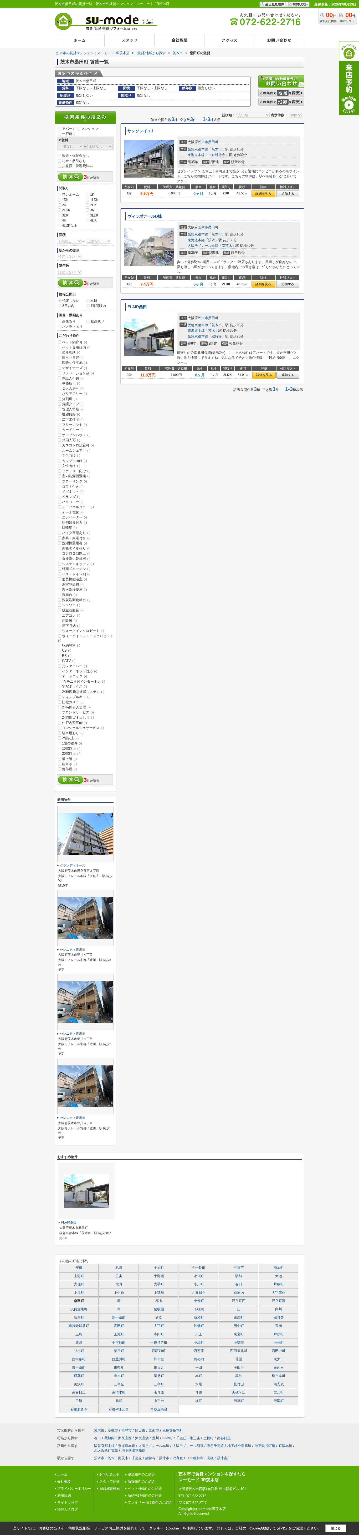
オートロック (74, 676)
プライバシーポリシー (74, 1489)
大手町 (159, 1284)
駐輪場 (69, 528)
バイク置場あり (76, 533)
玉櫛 (278, 1326)
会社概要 (64, 1481)
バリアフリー (74, 394)
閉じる (336, 1528)
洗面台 (69, 595)
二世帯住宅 (73, 419)
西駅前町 (159, 1351)
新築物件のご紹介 (141, 1481)
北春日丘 (199, 1293)
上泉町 (79, 1293)
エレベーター (74, 517)
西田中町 (278, 1351)
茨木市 (203, 142)
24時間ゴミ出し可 (78, 717)
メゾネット (73, 492)
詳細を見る (263, 193)
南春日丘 (79, 1392)
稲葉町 (279, 1268)
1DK (65, 200)
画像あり (69, 321)
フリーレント (74, 425)
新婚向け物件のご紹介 (145, 1495)
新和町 (199, 1318)
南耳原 (159, 1392)
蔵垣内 (239, 1293)
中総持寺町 (158, 1343)
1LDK (94, 200)
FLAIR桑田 (137, 307)
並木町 (79, 1351)
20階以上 (71, 754)
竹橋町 (199, 1326)
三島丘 (119, 1384)
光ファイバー (74, 666)
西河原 (199, 1351)
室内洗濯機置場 (76, 476)
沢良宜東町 (79, 1309)
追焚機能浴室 (74, 579)
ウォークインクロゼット (83, 631)
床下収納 (71, 626)
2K (64, 205)
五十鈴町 (199, 1268)
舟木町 (119, 1376)
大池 (278, 1276)
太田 (118, 1284)
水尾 (198, 1384)
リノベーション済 (78, 373)
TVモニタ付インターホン (83, 681)
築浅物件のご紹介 (141, 1474)
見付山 (239, 1384)
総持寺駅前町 (79, 1326)
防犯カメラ (73, 702)
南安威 (279, 1384)
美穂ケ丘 (238, 1392)
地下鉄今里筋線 (239, 1446)
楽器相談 (71, 352)
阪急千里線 (215, 1446)
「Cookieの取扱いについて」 (267, 1528)
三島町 (159, 1384)
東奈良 (119, 1368)
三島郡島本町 (172, 1430)
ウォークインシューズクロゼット (85, 638)
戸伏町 (279, 1334)
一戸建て (69, 134)
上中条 (119, 1293)
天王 (198, 1334)
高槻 (210, 1458)
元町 (118, 1401)
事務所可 (71, 383)
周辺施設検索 (109, 1489)
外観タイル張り (76, 548)
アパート (69, 129)
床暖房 (69, 620)
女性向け (71, 466)
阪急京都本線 (198, 149)
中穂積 (239, 1343)
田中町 (239, 1326)
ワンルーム (70, 195)
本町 (198, 1376)
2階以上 (70, 738)
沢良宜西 (238, 1301)
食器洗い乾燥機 (76, 559)
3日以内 (68, 306)
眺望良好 (71, 414)
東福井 (159, 1368)
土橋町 (208, 1438)
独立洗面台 (73, 610)
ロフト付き (73, 487)
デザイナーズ (74, 368)
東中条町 (79, 1368)
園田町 (119, 1326)
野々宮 (159, 1359)
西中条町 (79, 1359)
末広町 (239, 1318)
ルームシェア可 (76, 450)
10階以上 (71, 749)
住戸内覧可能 (74, 723)
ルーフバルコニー (78, 507)
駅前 (238, 1276)
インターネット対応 (79, 671)
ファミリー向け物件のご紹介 (150, 1502)
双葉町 (79, 1376)
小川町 (199, 1284)
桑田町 (213, 142)
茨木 (211, 240)
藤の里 (279, 1368)
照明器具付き (74, 523)
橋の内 (199, 1359)
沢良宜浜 (278, 1301)
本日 (93, 301)
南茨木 (227, 246)
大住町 (79, 1284)
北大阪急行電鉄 (106, 1450)
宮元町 (279, 1392)
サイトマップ (67, 1502)
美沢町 (79, 1384)
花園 (238, 1359)
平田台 (239, 1368)
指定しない (70, 301)
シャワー (71, 605)
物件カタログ (67, 1509)
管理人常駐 (73, 409)
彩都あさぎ (79, 1409)
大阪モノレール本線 (203, 246)
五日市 (239, 1268)
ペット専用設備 (76, 347)
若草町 (239, 1401)
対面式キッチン (76, 569)
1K (92, 195)
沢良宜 (178, 1458)
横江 (198, 1401)
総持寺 (217, 336)
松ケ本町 (278, 1376)
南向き (69, 764)
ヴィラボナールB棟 (144, 216)
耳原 (198, 1392)
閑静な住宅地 (74, 363)
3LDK (94, 215)
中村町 (279, 1343)
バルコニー (73, 502)
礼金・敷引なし (74, 161)
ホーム (62, 1474)
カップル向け (74, 461)
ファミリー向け (76, 471)
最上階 (69, 759)
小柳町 (199, 1301)
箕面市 (154, 1430)
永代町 (199, 1276)
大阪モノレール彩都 (188, 1446)
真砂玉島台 (158, 1409)
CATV (68, 661)
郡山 (158, 1301)
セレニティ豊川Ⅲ (72, 950)
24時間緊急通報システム (83, 692)
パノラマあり (72, 327)
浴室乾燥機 (73, 584)
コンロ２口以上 (76, 553)
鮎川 (118, 1268)
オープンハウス (76, 435)
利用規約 (64, 1495)
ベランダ (71, 497)
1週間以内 (98, 306)
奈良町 (119, 1351)
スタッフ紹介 (109, 1481)
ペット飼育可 (74, 342)
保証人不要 (73, 378)
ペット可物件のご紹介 (145, 1489)
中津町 (199, 1343)
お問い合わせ (109, 1474)
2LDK (66, 210)
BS (66, 656)
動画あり (97, 321)
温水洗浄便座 (74, 590)
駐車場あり (73, 733)
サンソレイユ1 (140, 131)
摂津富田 (224, 1458)
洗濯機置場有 (74, 543)
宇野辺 (159, 1276)
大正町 (159, 1326)
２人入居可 (73, 388)
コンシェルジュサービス (83, 728)
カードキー (73, 430)
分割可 (69, 399)
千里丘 (181, 1438)
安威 (78, 1268)
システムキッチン (78, 564)
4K (64, 220)
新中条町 (119, 1318)
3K (92, 210)
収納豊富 (71, 645)
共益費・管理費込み (77, 166)
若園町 (279, 1401)
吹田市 (140, 1430)
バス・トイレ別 (76, 574)
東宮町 (239, 1334)
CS (66, 650)
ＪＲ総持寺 (216, 155)
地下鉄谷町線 (265, 1446)
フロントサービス (78, 712)
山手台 (159, 1401)
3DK (65, 215)
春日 (238, 1284)
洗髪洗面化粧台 (76, 600)
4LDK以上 (69, 226)
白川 (278, 1309)
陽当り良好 (73, 358)
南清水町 (119, 1392)
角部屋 (69, 769)
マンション (89, 129)
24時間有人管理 (76, 707)
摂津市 (126, 1430)
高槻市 (113, 1430)
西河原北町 (238, 1351)
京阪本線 (285, 1446)
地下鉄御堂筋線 (133, 1450)
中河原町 (119, 1343)
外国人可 (71, 440)
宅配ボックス (74, 686)
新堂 (158, 1318)
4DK (93, 220)
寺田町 (159, 1334)
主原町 (159, 1268)
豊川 (78, 1343)
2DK (93, 205)
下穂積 (199, 1309)
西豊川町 (119, 1359)
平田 (198, 1368)
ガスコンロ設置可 (78, 445)
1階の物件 (72, 743)
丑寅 (118, 1276)
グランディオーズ (72, 865)
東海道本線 (196, 155)
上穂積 (159, 1293)
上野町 (79, 1276)
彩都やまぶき (119, 1409)
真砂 (238, 1376)
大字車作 (278, 1293)
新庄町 (79, 1318)
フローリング (74, 481)
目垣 (78, 1401)
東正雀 (195, 1438)
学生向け (71, 455)
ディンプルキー (76, 697)
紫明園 (159, 1309)
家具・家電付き (76, 538)
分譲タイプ (73, 404)
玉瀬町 (119, 1334)
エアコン (71, 615)
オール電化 (73, 512)
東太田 (279, 1359)
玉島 (78, 1334)
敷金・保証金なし (75, 156)
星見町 (159, 1376)
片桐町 (279, 1284)
